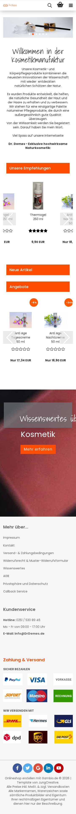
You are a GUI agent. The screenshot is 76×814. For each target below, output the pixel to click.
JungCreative (48, 782)
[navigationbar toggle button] (70, 5)
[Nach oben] (64, 808)
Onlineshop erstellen (20, 778)
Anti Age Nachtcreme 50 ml (55, 337)
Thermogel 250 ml (38, 217)
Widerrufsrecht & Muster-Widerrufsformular (35, 561)
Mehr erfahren (38, 449)
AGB (6, 576)
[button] (29, 34)
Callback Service (15, 591)
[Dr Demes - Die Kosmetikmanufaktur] (8, 5)
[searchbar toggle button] (49, 5)
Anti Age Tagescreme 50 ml (20, 337)
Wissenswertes (14, 568)
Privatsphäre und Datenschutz (25, 584)
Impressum (11, 537)
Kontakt (9, 545)
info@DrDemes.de (30, 633)
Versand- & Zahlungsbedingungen (28, 553)
